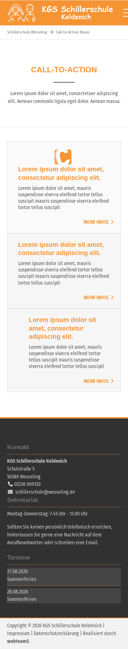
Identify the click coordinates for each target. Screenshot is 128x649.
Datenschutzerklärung (56, 633)
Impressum (18, 633)
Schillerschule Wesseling (60, 13)
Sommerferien (21, 579)
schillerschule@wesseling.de (45, 492)
